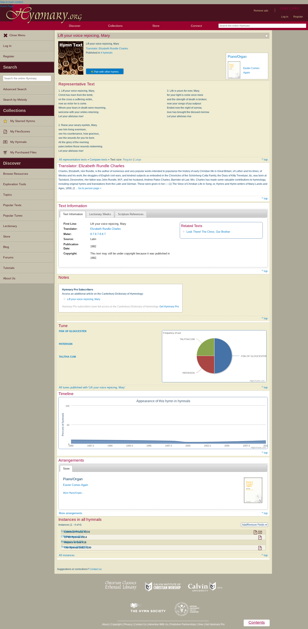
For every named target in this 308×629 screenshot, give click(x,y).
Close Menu (17, 35)
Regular (127, 159)
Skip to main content (11, 2)
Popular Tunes (12, 215)
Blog (6, 247)
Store (155, 25)
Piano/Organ (237, 56)
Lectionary (10, 226)
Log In (7, 45)
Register (298, 16)
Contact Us (140, 624)
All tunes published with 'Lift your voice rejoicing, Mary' (92, 387)
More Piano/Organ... (73, 493)
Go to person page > (89, 188)
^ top (265, 159)
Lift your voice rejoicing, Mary (83, 299)
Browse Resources (15, 173)
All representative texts (73, 159)
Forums (8, 257)
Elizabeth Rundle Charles (105, 228)
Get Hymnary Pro (169, 306)
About (105, 624)
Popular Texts (12, 205)
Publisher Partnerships (183, 624)
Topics (7, 194)
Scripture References (131, 214)
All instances (67, 555)
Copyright (116, 624)
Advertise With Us (158, 624)
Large (138, 159)
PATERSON (65, 344)
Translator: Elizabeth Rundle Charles (107, 48)
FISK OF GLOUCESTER (73, 331)
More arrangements (70, 513)
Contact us (95, 569)
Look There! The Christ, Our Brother (208, 231)
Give (200, 624)
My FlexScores (20, 131)
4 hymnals (107, 52)
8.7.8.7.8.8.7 (98, 234)
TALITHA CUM (67, 356)
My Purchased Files (23, 152)
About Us (9, 278)
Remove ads (261, 10)
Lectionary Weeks (100, 214)
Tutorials (8, 268)
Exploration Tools (14, 184)
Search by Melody (15, 99)
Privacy (128, 624)
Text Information (73, 214)
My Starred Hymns (22, 121)
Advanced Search (15, 89)
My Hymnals (18, 142)
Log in (284, 16)
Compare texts (98, 159)
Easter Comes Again (75, 485)
